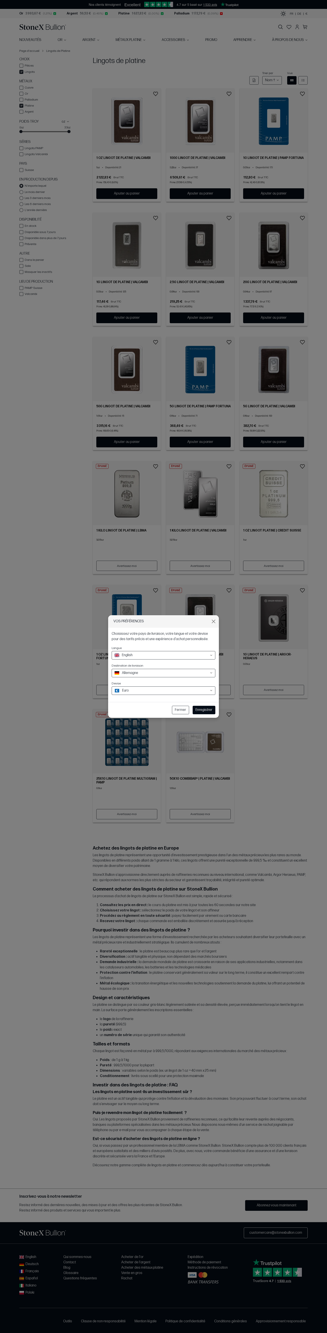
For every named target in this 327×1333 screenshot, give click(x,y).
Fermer (180, 710)
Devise (116, 683)
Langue (117, 648)
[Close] (213, 621)
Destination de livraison (127, 666)
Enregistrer (204, 710)
